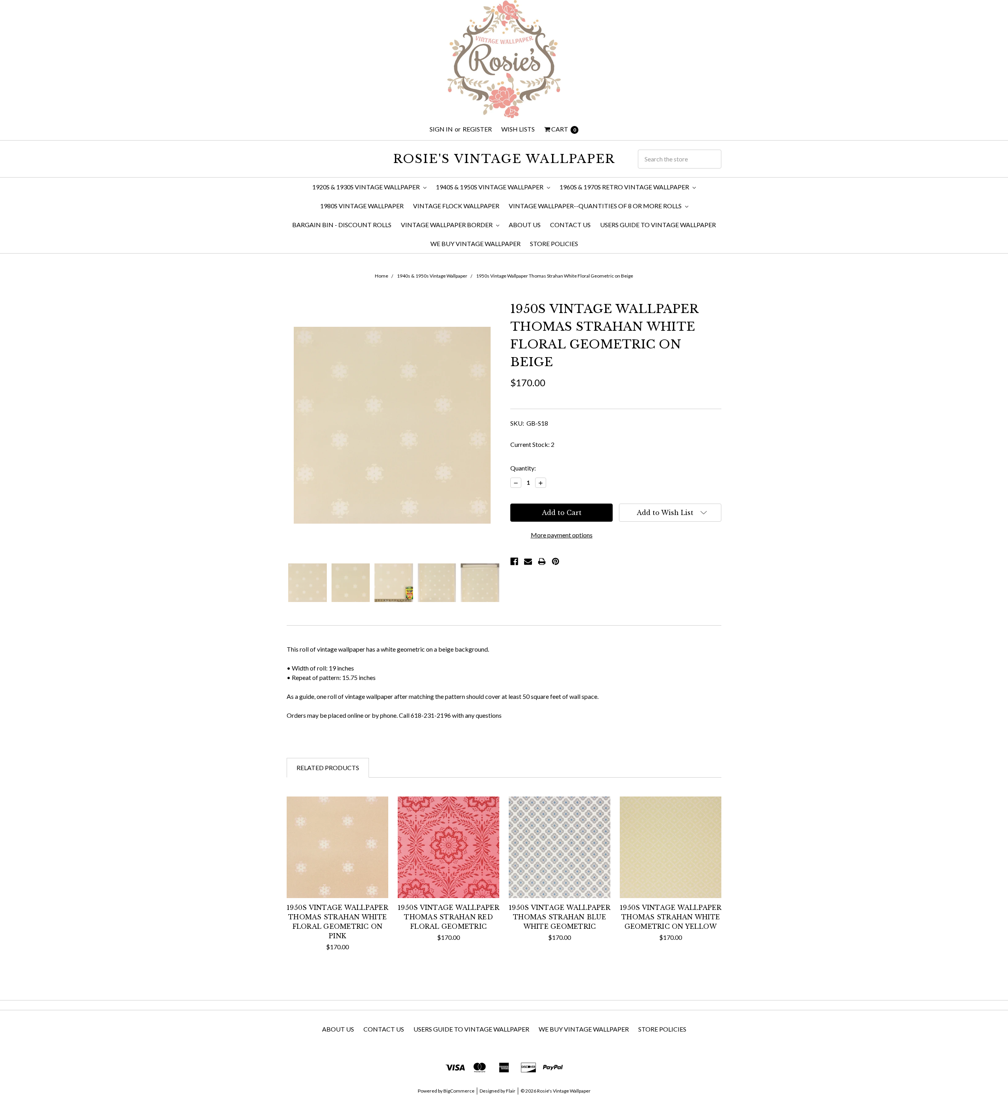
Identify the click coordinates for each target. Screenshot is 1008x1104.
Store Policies (554, 243)
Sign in (441, 129)
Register (477, 129)
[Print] (542, 561)
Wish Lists (518, 129)
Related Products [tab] (327, 767)
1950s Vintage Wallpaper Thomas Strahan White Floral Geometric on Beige (554, 276)
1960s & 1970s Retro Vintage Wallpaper (625, 187)
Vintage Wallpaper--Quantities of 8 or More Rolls (596, 205)
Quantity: (523, 468)
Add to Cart (337, 882)
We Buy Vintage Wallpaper (475, 243)
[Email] (528, 561)
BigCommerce (458, 1091)
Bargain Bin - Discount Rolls (341, 224)
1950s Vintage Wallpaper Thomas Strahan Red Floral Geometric (448, 917)
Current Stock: (532, 444)
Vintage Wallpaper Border (447, 224)
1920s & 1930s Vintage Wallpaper (366, 187)
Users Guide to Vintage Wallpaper (658, 224)
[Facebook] (514, 561)
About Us (525, 224)
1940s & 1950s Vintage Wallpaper (490, 187)
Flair (510, 1091)
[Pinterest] (556, 561)
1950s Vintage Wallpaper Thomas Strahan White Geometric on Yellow (670, 917)
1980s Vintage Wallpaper (362, 205)
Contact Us (570, 224)
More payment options (562, 535)
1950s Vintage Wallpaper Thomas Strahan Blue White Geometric (559, 917)
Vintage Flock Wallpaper (456, 205)
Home (381, 276)
